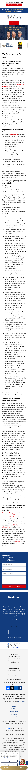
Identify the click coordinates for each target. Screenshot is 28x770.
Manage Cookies (19, 730)
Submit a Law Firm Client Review (14, 637)
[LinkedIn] (16, 688)
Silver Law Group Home (14, 17)
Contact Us (6, 555)
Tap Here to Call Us (14, 5)
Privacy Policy (14, 711)
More (23, 23)
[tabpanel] (14, 611)
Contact (14, 23)
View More (14, 632)
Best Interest (13, 135)
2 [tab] (14, 626)
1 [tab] (12, 626)
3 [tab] (16, 626)
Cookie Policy (9, 730)
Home (4, 23)
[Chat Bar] (14, 767)
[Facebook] (8, 688)
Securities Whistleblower (19, 682)
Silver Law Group (7, 513)
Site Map (14, 714)
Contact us (18, 541)
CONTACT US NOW (14, 586)
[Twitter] (12, 688)
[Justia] (20, 688)
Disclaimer (14, 709)
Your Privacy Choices (16, 728)
